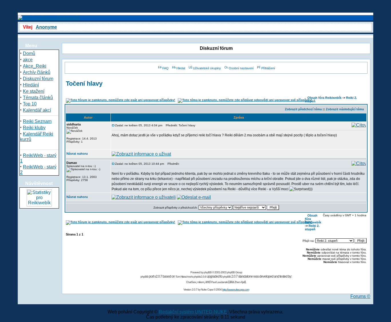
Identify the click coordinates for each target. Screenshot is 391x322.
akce (28, 59)
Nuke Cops (207, 289)
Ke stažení (33, 91)
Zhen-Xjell (239, 282)
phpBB (208, 272)
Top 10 (30, 103)
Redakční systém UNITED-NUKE (193, 311)
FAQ (165, 68)
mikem (200, 282)
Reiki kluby (34, 127)
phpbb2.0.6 (199, 276)
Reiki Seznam (37, 121)
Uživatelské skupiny (207, 68)
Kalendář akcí (37, 110)
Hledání (31, 85)
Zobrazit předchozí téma (303, 109)
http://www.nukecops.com (235, 289)
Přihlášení (268, 68)
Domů (29, 53)
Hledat (180, 68)
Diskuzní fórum (38, 78)
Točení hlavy (84, 83)
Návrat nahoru (77, 153)
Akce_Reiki (34, 66)
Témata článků (38, 97)
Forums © (360, 296)
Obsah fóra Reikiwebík (324, 97)
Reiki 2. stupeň (312, 227)
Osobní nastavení (241, 68)
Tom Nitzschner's (184, 276)
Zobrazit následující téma (345, 109)
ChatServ (191, 282)
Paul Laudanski (219, 282)
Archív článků (36, 72)
